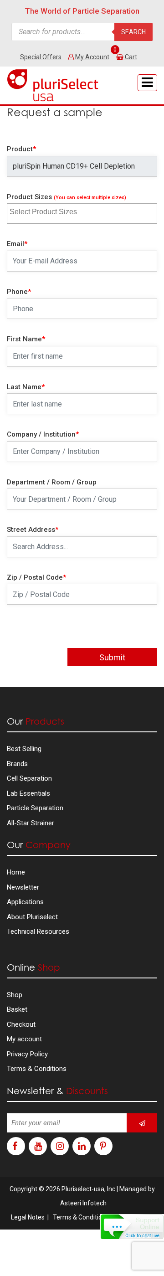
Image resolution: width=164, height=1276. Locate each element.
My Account (91, 57)
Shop (14, 995)
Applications (25, 902)
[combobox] (82, 213)
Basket (17, 1009)
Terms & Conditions (37, 1069)
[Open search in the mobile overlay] (82, 32)
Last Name (26, 387)
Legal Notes (28, 1217)
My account (24, 1039)
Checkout (21, 1024)
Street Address (32, 529)
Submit (112, 657)
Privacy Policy (27, 1054)
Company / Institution (43, 434)
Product (21, 149)
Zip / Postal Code (36, 577)
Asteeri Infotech (83, 1203)
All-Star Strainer (30, 823)
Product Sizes (66, 197)
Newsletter (23, 887)
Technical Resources (38, 931)
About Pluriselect (32, 917)
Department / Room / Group (52, 482)
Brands (17, 764)
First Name (26, 339)
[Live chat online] (132, 1227)
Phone (19, 292)
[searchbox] (53, 210)
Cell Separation (29, 778)
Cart (131, 57)
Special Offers (41, 57)
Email (17, 244)
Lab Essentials (28, 793)
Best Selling (24, 749)
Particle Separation (35, 808)
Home (16, 872)
